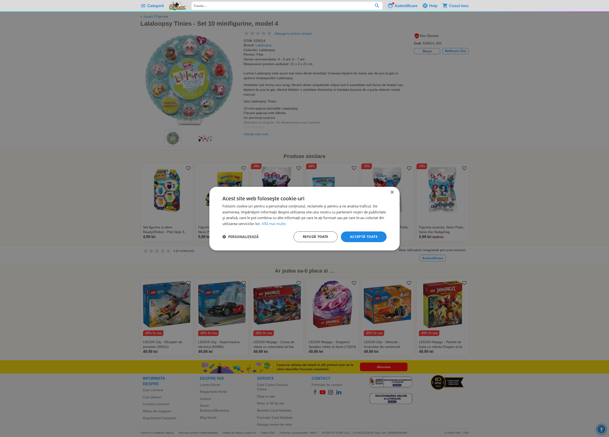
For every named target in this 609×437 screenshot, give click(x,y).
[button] (240, 236)
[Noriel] (177, 5)
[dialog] (304, 218)
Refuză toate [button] (315, 236)
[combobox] (287, 5)
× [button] (392, 192)
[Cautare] (377, 5)
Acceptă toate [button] (364, 236)
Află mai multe (274, 223)
